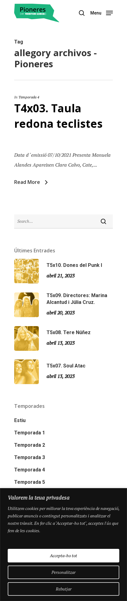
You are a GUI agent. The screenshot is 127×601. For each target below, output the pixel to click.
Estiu (20, 420)
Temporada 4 (28, 97)
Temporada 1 (29, 433)
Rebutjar (64, 589)
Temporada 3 (29, 457)
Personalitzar (63, 572)
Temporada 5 (29, 482)
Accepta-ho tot (63, 555)
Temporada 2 (29, 445)
